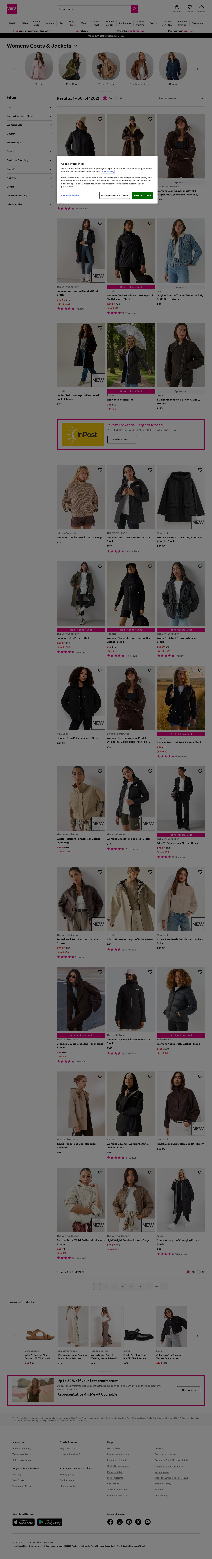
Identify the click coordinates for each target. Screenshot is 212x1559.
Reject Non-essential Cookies (114, 195)
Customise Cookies (70, 195)
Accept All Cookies (142, 195)
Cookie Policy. (107, 171)
